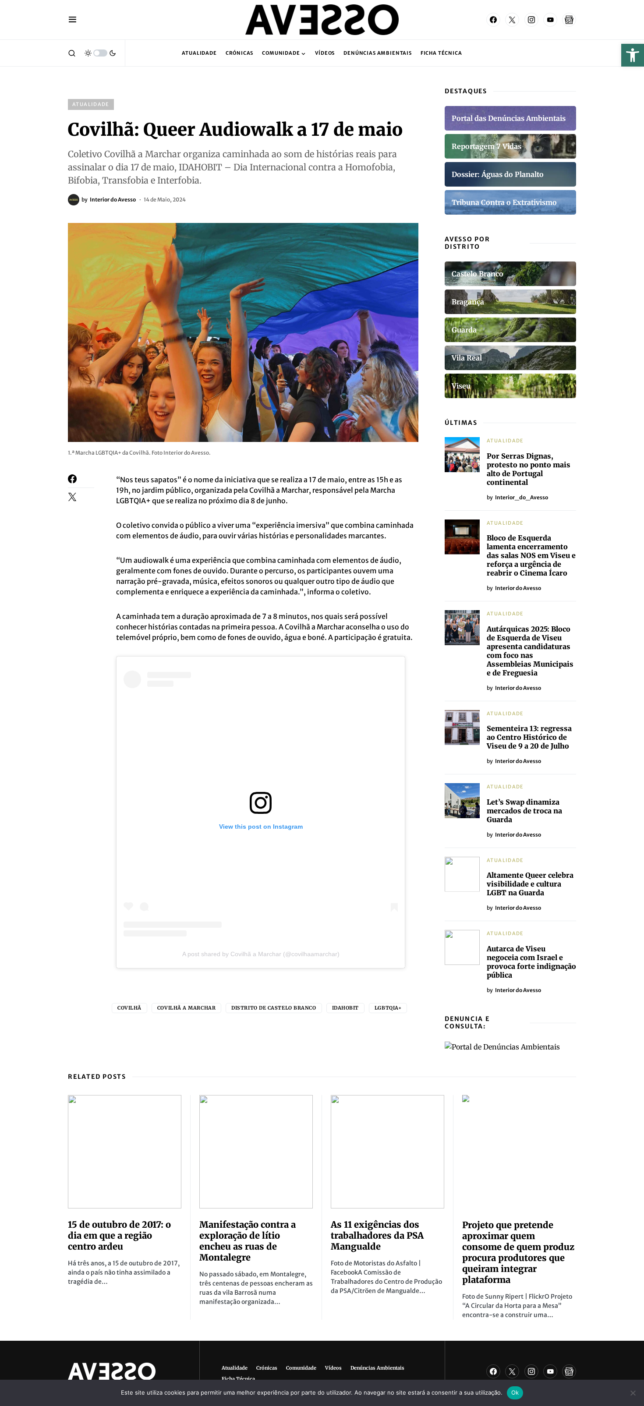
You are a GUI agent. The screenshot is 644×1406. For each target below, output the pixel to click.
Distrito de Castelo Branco (273, 1008)
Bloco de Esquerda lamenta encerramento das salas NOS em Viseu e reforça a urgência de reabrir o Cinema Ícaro (531, 555)
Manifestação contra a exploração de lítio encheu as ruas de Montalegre (247, 1241)
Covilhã (129, 1008)
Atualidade (91, 104)
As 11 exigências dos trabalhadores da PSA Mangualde (377, 1235)
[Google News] (569, 19)
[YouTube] (550, 19)
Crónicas (266, 1368)
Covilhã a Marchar (186, 1008)
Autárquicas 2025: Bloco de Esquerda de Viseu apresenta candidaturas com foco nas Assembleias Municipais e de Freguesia (530, 651)
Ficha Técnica (238, 1379)
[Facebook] (493, 19)
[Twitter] (512, 19)
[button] (632, 55)
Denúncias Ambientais (377, 1368)
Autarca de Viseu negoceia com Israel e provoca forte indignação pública (531, 961)
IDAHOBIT (345, 1008)
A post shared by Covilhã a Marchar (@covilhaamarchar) (261, 953)
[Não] (633, 1392)
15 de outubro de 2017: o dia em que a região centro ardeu (119, 1235)
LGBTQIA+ (388, 1008)
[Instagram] (531, 19)
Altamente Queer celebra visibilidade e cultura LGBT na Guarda (530, 884)
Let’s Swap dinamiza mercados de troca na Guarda (524, 811)
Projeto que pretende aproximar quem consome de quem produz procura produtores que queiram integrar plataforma (518, 1252)
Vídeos (333, 1368)
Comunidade (301, 1368)
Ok (515, 1392)
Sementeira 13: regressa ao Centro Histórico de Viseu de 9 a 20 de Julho (529, 737)
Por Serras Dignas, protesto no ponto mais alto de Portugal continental (528, 469)
